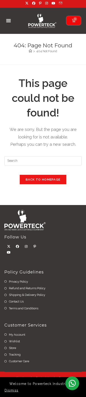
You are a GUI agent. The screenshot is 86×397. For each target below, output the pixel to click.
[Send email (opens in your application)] (60, 3)
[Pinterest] (35, 246)
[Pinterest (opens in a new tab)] (41, 3)
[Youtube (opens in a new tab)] (54, 3)
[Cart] (73, 20)
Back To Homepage (43, 179)
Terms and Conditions (23, 308)
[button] (8, 20)
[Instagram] (26, 246)
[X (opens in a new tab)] (27, 3)
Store (12, 348)
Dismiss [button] (12, 390)
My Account (17, 334)
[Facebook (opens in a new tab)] (34, 3)
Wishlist (14, 341)
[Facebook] (17, 246)
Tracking (15, 354)
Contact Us (16, 301)
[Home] (30, 51)
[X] (9, 246)
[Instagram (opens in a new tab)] (47, 3)
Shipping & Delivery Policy (27, 295)
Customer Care (19, 361)
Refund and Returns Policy (27, 288)
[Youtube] (9, 252)
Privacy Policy (18, 281)
